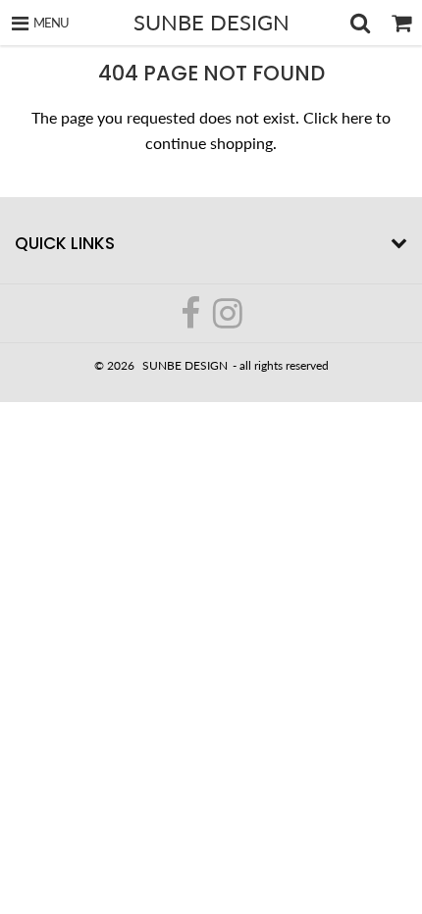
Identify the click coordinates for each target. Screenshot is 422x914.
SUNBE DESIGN (211, 22)
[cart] (401, 22)
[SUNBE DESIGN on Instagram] (227, 321)
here (357, 117)
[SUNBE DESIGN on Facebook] (192, 321)
